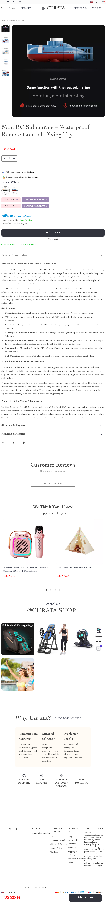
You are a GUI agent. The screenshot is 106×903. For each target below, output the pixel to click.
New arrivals (81, 8)
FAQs (52, 837)
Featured (96, 8)
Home (3, 20)
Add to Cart (85, 897)
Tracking (54, 852)
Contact (22, 2)
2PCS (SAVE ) (10, 200)
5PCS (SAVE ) (10, 206)
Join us (53, 604)
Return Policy (56, 848)
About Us (5, 2)
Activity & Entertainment (18, 20)
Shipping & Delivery (58, 844)
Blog (14, 2)
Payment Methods (58, 841)
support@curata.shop (41, 833)
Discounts (26, 8)
